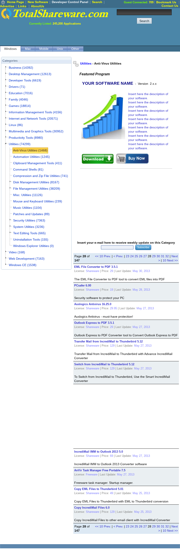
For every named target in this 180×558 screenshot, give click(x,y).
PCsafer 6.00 (82, 285)
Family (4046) (18, 99)
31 (162, 256)
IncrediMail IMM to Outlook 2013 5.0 (98, 451)
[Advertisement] (100, 35)
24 (132, 256)
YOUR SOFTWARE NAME (107, 83)
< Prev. (118, 256)
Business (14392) (21, 67)
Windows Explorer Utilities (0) (33, 246)
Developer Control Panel (70, 2)
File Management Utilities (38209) (36, 188)
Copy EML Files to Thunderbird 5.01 (98, 489)
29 (154, 256)
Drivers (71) (17, 86)
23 (127, 256)
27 (145, 256)
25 (136, 256)
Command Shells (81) (28, 169)
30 (158, 256)
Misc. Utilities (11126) (28, 195)
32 (167, 256)
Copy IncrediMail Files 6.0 (92, 507)
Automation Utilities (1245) (31, 156)
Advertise (7, 6)
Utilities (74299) (20, 144)
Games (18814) (20, 106)
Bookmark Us (166, 2)
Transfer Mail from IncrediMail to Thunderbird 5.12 (108, 341)
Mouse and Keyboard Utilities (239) (37, 201)
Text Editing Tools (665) (29, 233)
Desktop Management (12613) (30, 74)
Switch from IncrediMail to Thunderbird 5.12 (104, 364)
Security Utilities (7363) (29, 220)
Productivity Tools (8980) (26, 137)
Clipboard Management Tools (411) (37, 163)
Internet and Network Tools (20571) (33, 118)
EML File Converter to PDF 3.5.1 (96, 266)
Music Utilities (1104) (27, 207)
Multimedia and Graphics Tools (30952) (36, 131)
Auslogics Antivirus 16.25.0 (92, 304)
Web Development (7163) (27, 258)
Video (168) (17, 252)
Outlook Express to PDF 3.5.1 (94, 322)
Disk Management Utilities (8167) (36, 182)
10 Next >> (170, 260)
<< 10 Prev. (103, 256)
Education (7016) (21, 93)
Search (97, 2)
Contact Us (170, 5)
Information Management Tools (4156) (35, 112)
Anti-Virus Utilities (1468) (30, 150)
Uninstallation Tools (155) (30, 239)
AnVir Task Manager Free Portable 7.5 (99, 470)
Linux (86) (16, 125)
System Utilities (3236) (28, 227)
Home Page (15, 2)
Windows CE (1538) (22, 265)
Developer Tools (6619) (25, 80)
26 (140, 256)
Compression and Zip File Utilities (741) (40, 176)
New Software (38, 2)
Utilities (86, 63)
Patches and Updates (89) (31, 214)
